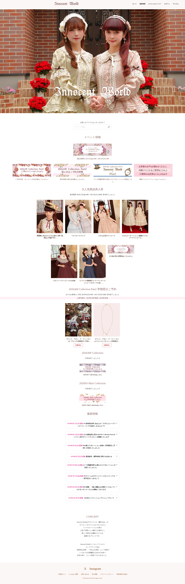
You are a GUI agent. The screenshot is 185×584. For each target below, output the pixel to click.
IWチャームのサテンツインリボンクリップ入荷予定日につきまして (91, 477)
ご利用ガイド (62, 574)
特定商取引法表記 (122, 574)
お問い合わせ (85, 574)
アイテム (176, 4)
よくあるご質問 (73, 574)
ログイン (167, 4)
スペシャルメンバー (154, 4)
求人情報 (94, 574)
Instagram (95, 568)
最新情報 (142, 4)
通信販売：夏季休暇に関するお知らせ (91, 456)
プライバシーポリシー (107, 574)
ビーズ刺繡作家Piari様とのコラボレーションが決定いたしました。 (91, 466)
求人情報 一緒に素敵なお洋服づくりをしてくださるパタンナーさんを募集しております (91, 488)
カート (134, 4)
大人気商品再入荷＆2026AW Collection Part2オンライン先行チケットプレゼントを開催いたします (91, 436)
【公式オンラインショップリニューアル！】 (91, 498)
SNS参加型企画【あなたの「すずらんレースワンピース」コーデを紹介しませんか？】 (91, 425)
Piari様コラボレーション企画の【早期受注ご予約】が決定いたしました (91, 447)
